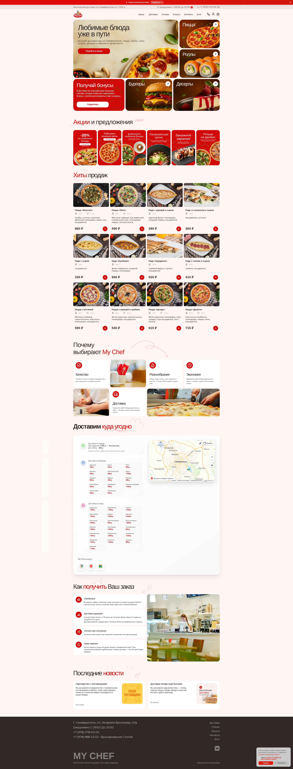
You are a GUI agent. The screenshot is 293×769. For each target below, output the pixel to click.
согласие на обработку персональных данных (271, 758)
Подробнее (92, 104)
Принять (266, 763)
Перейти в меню (94, 51)
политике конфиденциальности (269, 754)
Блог (199, 14)
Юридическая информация (208, 763)
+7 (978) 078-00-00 (86, 732)
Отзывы (165, 14)
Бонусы (176, 14)
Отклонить (281, 763)
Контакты (188, 14)
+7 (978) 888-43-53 (86, 737)
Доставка (153, 14)
